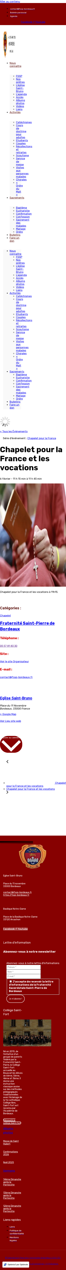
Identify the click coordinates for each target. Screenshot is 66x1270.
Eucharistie (23, 210)
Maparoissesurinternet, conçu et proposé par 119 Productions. (33, 1264)
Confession (23, 216)
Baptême (21, 207)
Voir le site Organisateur (14, 661)
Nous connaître (15, 65)
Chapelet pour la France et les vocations (36, 784)
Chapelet (5, 615)
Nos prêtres (20, 81)
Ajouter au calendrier (11, 737)
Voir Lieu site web (10, 721)
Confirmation (24, 213)
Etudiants (22, 140)
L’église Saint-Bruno (20, 88)
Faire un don (14, 239)
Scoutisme (22, 155)
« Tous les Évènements (14, 431)
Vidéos (20, 106)
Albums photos (20, 102)
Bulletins (15, 234)
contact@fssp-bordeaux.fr (16, 677)
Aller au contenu (10, 1)
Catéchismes (24, 122)
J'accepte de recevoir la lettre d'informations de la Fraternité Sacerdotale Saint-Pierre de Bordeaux (31, 986)
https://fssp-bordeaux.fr (16, 895)
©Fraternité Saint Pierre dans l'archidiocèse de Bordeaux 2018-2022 (33, 1258)
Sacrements (17, 197)
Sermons (9, 1171)
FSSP (19, 76)
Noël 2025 (8, 1162)
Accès (19, 97)
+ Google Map (8, 714)
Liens (19, 109)
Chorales (21, 179)
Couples (21, 143)
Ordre (19, 231)
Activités (15, 112)
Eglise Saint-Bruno (16, 698)
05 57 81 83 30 (8, 645)
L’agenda (21, 94)
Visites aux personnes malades (22, 172)
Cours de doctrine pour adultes (21, 131)
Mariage (20, 228)
